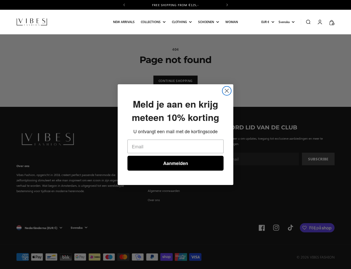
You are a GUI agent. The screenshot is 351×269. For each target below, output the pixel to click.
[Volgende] (227, 5)
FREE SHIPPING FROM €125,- (175, 5)
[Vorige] (124, 5)
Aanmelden (175, 163)
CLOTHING (179, 22)
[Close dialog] (226, 90)
